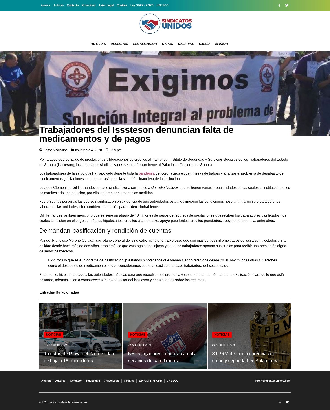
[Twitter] (287, 5)
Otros (167, 44)
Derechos (119, 44)
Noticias (98, 44)
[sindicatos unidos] (165, 23)
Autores (58, 5)
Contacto (73, 5)
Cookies (122, 5)
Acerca (45, 5)
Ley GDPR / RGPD (142, 5)
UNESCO (162, 5)
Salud (204, 44)
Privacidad (88, 5)
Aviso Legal (106, 5)
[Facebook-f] (279, 5)
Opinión (221, 44)
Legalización (145, 44)
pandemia (147, 173)
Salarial (186, 44)
